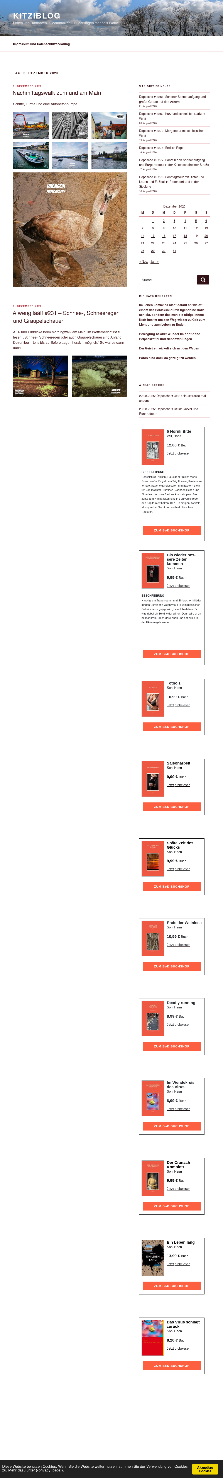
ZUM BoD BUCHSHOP (171, 530)
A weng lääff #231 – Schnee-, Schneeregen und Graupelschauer (66, 316)
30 (164, 250)
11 (185, 228)
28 (142, 250)
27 (206, 243)
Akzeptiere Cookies (205, 1469)
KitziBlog (37, 15)
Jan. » (154, 261)
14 (142, 235)
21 (142, 243)
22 (153, 243)
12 (196, 228)
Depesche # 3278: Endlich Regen (162, 147)
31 (174, 250)
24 (174, 243)
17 (174, 235)
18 (185, 235)
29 (153, 250)
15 (153, 235)
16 (164, 235)
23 (164, 243)
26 (196, 243)
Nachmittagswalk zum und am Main (57, 92)
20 (206, 235)
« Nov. (143, 261)
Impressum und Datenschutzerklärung (41, 44)
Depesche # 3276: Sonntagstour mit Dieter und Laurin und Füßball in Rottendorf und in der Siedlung (171, 182)
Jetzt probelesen (178, 453)
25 (185, 243)
